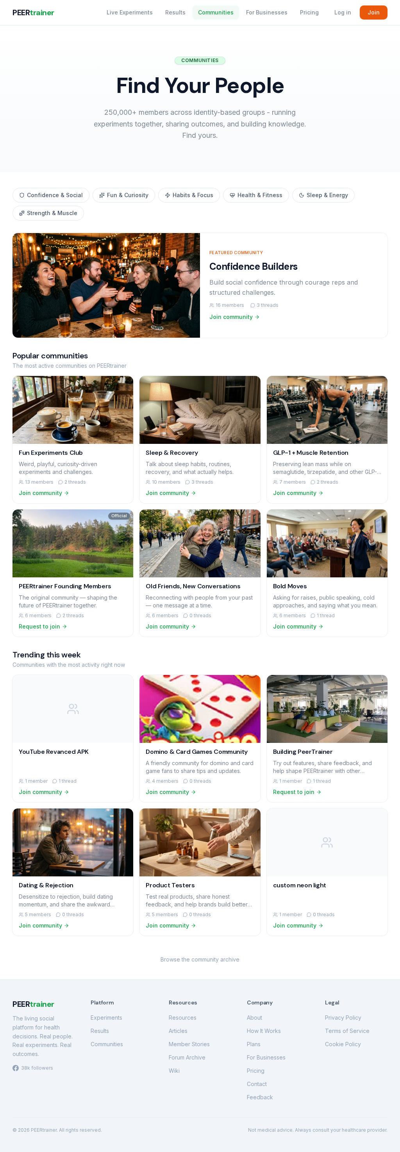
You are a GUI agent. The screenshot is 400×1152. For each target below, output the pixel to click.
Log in (342, 12)
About (254, 1017)
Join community (231, 316)
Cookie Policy (343, 1044)
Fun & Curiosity (127, 195)
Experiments (106, 1017)
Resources (182, 1017)
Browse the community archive (200, 959)
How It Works (264, 1030)
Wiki (174, 1070)
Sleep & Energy (327, 195)
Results (175, 12)
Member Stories (189, 1044)
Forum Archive (187, 1057)
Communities (216, 12)
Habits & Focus (193, 195)
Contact (257, 1084)
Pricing (309, 12)
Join (374, 12)
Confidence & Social (55, 195)
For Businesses (267, 12)
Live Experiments (130, 12)
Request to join (39, 626)
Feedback (260, 1097)
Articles (178, 1030)
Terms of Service (347, 1030)
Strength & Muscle (52, 213)
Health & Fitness (260, 195)
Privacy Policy (343, 1017)
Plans (254, 1044)
